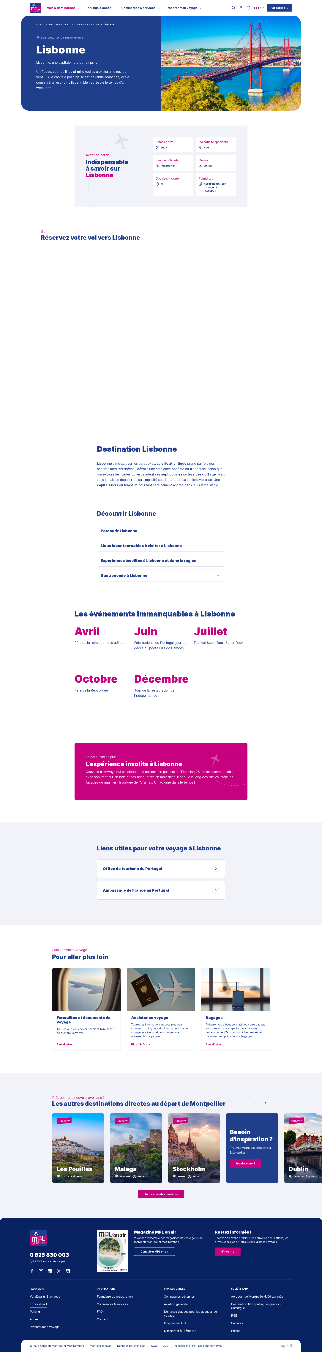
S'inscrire (227, 1251)
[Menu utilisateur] (241, 8)
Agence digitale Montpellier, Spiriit (286, 1346)
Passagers (277, 7)
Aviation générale (176, 1304)
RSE (234, 1315)
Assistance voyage (149, 1017)
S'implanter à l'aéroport (180, 1331)
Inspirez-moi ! (245, 1163)
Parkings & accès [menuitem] (98, 8)
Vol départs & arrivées (45, 1296)
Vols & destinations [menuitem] (61, 8)
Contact (102, 1319)
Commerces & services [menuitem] (138, 8)
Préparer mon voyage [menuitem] (181, 8)
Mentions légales (100, 1345)
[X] (59, 1271)
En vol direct (38, 1304)
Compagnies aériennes (179, 1296)
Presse (235, 1331)
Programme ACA (175, 1323)
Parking (35, 1311)
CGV (165, 1345)
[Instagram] (41, 1271)
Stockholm (189, 1169)
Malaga (126, 1169)
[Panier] (248, 8)
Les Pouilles (75, 1169)
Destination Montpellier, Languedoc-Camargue (256, 1306)
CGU (154, 1345)
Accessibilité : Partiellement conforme (198, 1345)
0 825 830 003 (49, 1255)
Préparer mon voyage (44, 1327)
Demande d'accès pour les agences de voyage (190, 1313)
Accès (34, 1319)
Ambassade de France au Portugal (136, 890)
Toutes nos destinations (161, 1194)
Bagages (214, 1017)
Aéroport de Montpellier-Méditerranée (257, 1296)
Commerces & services (112, 1304)
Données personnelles (131, 1345)
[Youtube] (68, 1271)
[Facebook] (32, 1271)
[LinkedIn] (50, 1271)
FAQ (100, 1311)
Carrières (237, 1323)
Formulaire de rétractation (115, 1296)
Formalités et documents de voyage (84, 1019)
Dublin (298, 1169)
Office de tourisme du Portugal (132, 868)
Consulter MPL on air (154, 1251)
